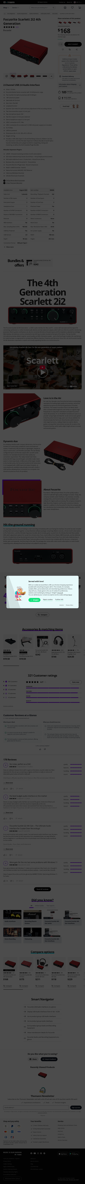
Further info (59, 599)
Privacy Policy (69, 605)
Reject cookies (48, 599)
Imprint (61, 605)
